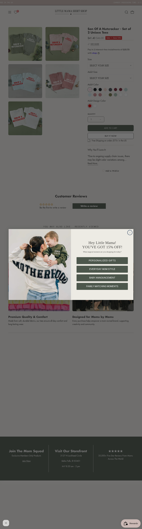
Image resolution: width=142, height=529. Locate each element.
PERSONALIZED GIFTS (102, 260)
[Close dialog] (129, 232)
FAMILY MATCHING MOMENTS (102, 286)
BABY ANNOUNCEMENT (102, 278)
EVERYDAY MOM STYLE (102, 269)
